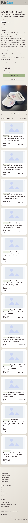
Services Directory (5, 477)
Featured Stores (5, 487)
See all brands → (23, 118)
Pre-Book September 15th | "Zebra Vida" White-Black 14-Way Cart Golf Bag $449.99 (14, 225)
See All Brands (4, 491)
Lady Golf (13, 62)
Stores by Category (5, 475)
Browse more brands (14, 113)
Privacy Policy (15, 511)
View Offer (13, 75)
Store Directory (4, 473)
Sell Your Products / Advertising (8, 504)
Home (2, 62)
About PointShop (5, 502)
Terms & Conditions (5, 511)
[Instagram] (6, 514)
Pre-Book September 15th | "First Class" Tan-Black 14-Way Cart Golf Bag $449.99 (13, 167)
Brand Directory (5, 479)
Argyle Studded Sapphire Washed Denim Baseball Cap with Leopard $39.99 (13, 339)
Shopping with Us (5, 506)
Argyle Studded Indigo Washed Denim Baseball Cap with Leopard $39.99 (13, 394)
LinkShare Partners (5, 493)
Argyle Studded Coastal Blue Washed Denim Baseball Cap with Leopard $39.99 (14, 367)
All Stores (3, 489)
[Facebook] (1, 514)
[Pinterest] (4, 514)
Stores (7, 62)
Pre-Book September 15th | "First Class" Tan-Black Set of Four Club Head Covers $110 (14, 196)
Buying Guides (4, 481)
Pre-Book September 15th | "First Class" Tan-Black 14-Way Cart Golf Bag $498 (13, 283)
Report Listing (14, 79)
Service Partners (5, 495)
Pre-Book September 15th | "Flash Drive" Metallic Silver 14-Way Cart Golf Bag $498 (13, 138)
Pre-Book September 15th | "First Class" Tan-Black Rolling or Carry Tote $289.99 (13, 254)
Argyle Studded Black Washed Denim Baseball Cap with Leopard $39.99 (13, 312)
